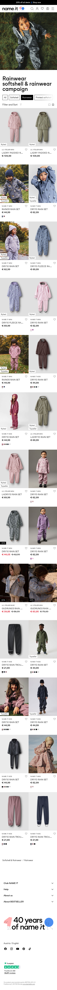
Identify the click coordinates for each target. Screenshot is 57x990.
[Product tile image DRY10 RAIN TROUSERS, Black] (14, 639)
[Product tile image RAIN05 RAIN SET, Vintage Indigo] (14, 183)
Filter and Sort (9, 104)
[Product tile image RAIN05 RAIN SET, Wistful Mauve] (14, 354)
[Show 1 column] (49, 104)
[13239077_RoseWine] (3, 444)
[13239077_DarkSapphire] (37, 387)
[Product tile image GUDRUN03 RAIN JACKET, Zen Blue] (14, 583)
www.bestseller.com (29, 984)
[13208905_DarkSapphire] (4, 672)
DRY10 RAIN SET (39, 209)
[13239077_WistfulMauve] (33, 387)
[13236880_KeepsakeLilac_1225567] (31, 501)
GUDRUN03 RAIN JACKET (15, 608)
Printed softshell (43, 97)
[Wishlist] (42, 8)
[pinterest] (24, 949)
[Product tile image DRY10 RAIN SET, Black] (14, 754)
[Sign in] (37, 8)
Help (6, 889)
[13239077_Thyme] (35, 387)
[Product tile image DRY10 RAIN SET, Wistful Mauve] (14, 696)
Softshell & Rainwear (11, 860)
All (5, 97)
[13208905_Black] (3, 672)
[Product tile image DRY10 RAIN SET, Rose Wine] (14, 411)
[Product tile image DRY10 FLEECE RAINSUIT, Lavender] (14, 297)
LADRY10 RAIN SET (40, 437)
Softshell (14, 97)
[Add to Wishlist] (26, 149)
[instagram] (11, 949)
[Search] (32, 8)
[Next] (2, 130)
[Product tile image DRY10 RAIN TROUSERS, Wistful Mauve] (14, 811)
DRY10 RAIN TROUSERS (14, 664)
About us (8, 895)
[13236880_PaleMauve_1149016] (33, 501)
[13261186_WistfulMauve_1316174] (4, 216)
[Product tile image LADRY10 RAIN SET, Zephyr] (14, 469)
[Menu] (53, 8)
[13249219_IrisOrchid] (33, 330)
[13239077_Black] (37, 672)
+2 (38, 387)
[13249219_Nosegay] (31, 330)
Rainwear (27, 97)
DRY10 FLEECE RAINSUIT (43, 266)
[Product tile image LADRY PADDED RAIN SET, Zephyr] (14, 127)
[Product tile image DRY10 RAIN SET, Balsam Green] (14, 526)
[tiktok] (30, 949)
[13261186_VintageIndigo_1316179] (3, 216)
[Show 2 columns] (53, 104)
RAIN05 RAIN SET (11, 209)
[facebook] (5, 949)
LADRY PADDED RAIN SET (15, 152)
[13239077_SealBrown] (31, 387)
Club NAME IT (11, 883)
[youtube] (17, 949)
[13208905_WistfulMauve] (6, 672)
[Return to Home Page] (13, 8)
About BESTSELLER (14, 901)
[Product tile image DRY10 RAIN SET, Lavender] (14, 241)
